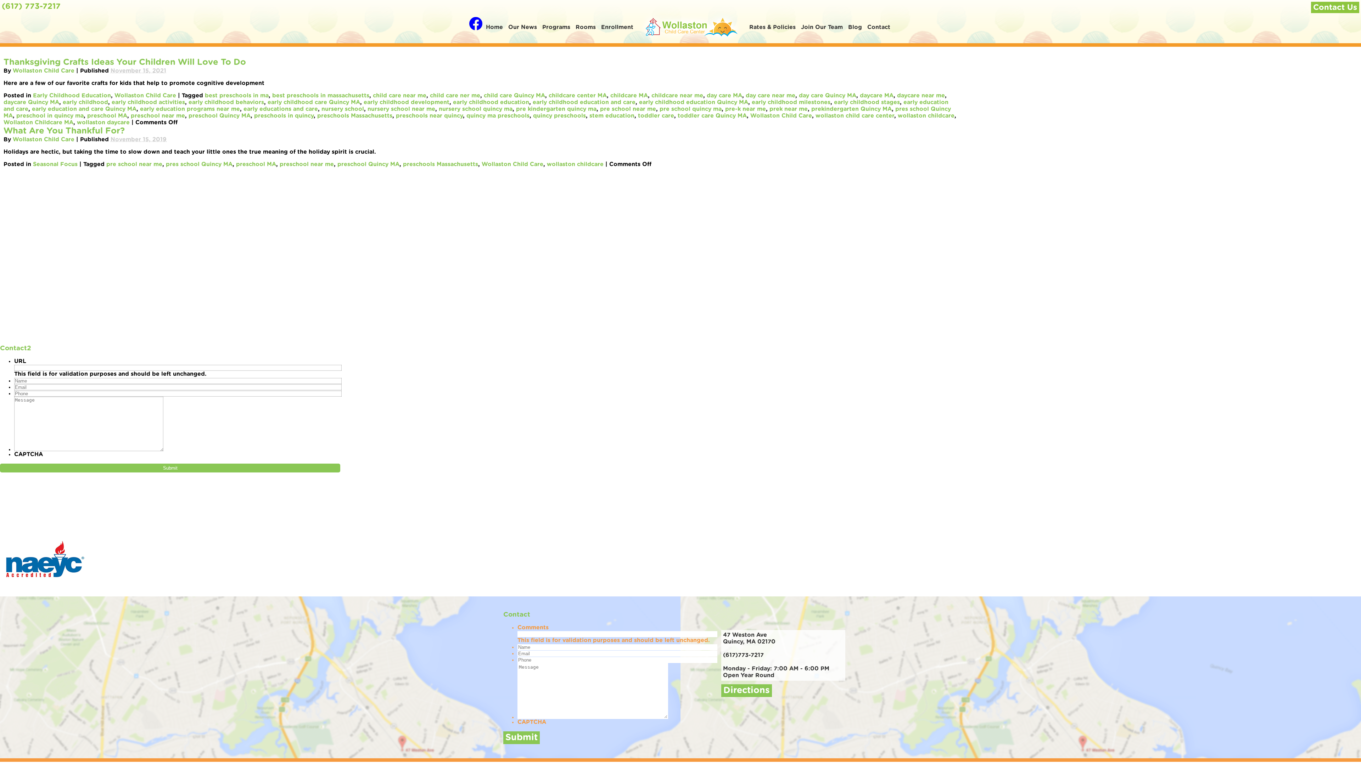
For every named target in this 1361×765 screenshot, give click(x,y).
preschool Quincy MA (220, 116)
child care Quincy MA (514, 95)
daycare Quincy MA (31, 102)
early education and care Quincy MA (84, 109)
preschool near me (158, 116)
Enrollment (617, 27)
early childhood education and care (584, 102)
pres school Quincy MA (199, 164)
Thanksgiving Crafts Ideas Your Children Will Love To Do (125, 62)
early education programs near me (190, 109)
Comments (533, 627)
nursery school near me (401, 109)
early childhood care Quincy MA (314, 102)
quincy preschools (559, 116)
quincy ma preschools (498, 116)
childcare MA (629, 95)
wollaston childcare (926, 116)
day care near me (770, 95)
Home (494, 27)
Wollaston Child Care (43, 71)
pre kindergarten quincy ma (556, 109)
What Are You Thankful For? (64, 131)
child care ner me (455, 95)
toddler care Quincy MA (712, 116)
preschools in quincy (284, 116)
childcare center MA (578, 95)
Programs (556, 27)
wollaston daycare (103, 122)
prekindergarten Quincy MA (851, 109)
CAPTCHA (28, 454)
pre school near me (628, 109)
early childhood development (406, 102)
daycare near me (921, 95)
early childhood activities (148, 102)
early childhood (85, 102)
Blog (855, 27)
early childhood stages (867, 102)
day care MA (724, 95)
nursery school (342, 109)
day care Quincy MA (827, 95)
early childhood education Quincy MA (693, 102)
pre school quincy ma (691, 109)
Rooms (586, 27)
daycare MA (877, 95)
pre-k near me (745, 109)
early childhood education (491, 102)
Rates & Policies (772, 27)
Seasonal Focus (55, 164)
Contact (878, 27)
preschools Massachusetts (354, 116)
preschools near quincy (429, 116)
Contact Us (1335, 7)
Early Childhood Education (72, 95)
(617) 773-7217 (31, 6)
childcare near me (677, 95)
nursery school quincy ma (476, 109)
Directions (746, 690)
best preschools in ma (237, 95)
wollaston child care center (855, 116)
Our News (522, 27)
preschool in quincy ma (50, 116)
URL (20, 361)
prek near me (788, 109)
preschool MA (107, 116)
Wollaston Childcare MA (38, 122)
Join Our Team (822, 27)
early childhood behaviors (226, 102)
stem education (611, 116)
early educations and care (280, 109)
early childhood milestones (791, 102)
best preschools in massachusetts (320, 95)
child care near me (399, 95)
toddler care (656, 116)
